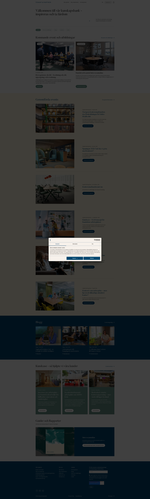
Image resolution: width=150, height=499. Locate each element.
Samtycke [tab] (57, 243)
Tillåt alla (92, 258)
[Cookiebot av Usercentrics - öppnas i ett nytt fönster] (95, 240)
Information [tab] (75, 243)
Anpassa (74, 258)
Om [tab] (92, 243)
